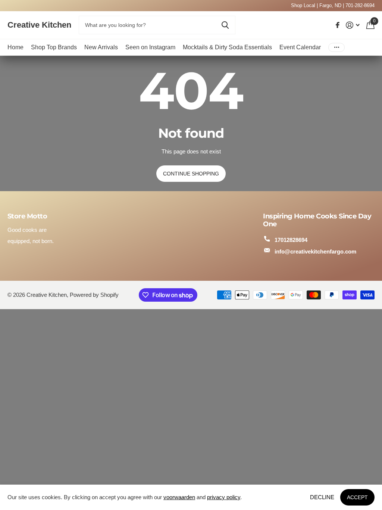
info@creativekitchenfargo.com (315, 251)
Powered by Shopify (94, 295)
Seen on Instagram (150, 47)
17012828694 (291, 240)
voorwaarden (179, 497)
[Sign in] (353, 25)
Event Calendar (300, 47)
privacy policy (223, 497)
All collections (54, 47)
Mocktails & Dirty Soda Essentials (227, 47)
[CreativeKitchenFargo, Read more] (338, 25)
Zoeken (225, 25)
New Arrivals (101, 47)
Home (15, 47)
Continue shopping (191, 174)
